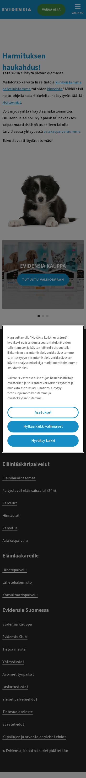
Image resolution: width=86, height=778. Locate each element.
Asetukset (43, 412)
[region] (43, 389)
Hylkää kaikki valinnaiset (43, 426)
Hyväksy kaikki (43, 440)
